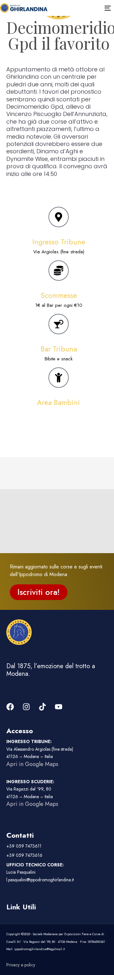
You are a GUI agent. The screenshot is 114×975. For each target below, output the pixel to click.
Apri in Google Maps (32, 764)
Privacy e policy (20, 965)
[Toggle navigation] (88, 8)
